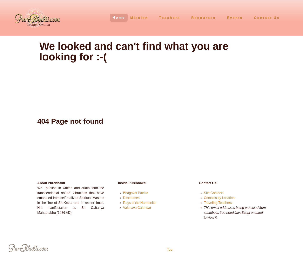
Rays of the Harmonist (139, 203)
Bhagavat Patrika (135, 193)
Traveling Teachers (218, 203)
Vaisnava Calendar (137, 207)
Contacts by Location (219, 198)
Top (169, 249)
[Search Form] (292, 17)
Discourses (131, 198)
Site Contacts (213, 193)
